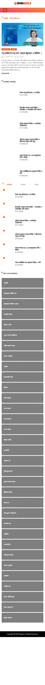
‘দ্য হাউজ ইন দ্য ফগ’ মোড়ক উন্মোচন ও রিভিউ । (22, 53)
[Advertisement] (22, 662)
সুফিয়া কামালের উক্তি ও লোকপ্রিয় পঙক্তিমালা (30, 124)
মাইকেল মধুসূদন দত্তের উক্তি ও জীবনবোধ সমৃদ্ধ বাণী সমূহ (30, 140)
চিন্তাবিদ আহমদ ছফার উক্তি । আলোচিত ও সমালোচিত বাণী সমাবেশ (30, 108)
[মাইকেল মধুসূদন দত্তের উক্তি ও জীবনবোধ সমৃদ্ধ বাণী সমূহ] (9, 140)
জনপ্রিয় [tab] (9, 185)
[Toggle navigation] (5, 10)
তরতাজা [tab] (23, 185)
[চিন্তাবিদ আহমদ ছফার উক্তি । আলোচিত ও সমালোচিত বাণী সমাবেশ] (9, 108)
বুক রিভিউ (14, 49)
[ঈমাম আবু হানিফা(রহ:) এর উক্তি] (9, 92)
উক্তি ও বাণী (22, 90)
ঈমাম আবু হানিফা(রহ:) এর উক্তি (30, 92)
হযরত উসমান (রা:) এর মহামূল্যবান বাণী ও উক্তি (30, 156)
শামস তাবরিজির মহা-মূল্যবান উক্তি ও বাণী (31, 172)
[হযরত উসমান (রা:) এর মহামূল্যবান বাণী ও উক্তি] (9, 156)
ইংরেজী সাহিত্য (6, 49)
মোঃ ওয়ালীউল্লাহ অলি (8, 57)
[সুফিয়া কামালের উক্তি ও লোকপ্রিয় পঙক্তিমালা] (9, 124)
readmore (5, 73)
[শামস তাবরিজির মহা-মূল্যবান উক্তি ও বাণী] (9, 172)
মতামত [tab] (37, 185)
